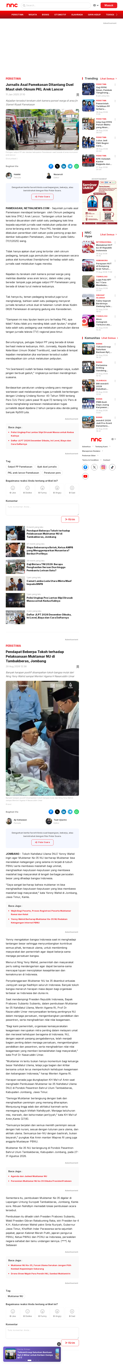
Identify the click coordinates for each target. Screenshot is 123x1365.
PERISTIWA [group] (17, 14)
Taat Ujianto (60, 819)
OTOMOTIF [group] (60, 14)
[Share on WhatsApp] (76, 166)
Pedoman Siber (89, 455)
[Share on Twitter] (57, 166)
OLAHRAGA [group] (77, 14)
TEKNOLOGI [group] (112, 14)
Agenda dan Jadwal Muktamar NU (29, 1176)
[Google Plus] (85, 476)
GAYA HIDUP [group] (94, 14)
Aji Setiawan (20, 819)
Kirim (71, 519)
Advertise (86, 446)
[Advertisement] (61, 47)
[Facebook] (85, 467)
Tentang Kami (101, 446)
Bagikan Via (12, 166)
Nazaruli (58, 174)
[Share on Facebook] (51, 166)
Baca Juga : (15, 427)
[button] (117, 14)
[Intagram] (103, 467)
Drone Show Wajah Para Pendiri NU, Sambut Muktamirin (40, 1273)
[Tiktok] (112, 467)
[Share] (115, 85)
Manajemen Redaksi (91, 451)
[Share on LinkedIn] (63, 166)
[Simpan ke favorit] (77, 95)
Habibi (17, 174)
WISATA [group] (33, 14)
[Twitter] (94, 467)
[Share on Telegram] (70, 166)
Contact (106, 460)
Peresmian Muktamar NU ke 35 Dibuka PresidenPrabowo (41, 1181)
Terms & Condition (90, 460)
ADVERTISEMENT (99, 179)
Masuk (109, 5)
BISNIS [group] (45, 14)
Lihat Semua (107, 78)
